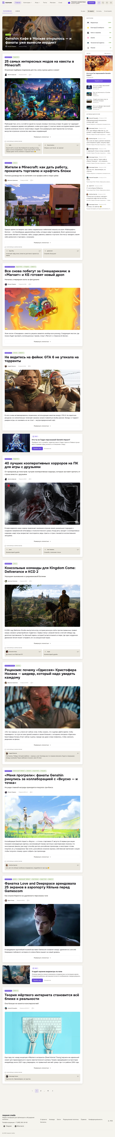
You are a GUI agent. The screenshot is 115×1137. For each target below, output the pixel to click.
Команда (52, 1119)
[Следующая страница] (52, 1091)
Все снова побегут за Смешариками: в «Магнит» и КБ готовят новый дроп (37, 273)
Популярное (7, 11)
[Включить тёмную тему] (107, 2)
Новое (17, 11)
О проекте (43, 1119)
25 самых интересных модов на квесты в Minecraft (39, 63)
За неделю (91, 11)
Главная (17, 2)
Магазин (53, 2)
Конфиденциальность (95, 1119)
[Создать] (99, 2)
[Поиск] (103, 2)
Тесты (45, 2)
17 (32, 180)
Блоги (59, 1119)
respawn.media (8, 1115)
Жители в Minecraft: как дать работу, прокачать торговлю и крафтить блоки (38, 169)
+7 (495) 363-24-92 (21, 1122)
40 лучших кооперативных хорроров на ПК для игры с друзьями (41, 465)
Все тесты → (108, 53)
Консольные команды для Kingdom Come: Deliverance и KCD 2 (40, 570)
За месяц (99, 11)
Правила (83, 1119)
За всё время (108, 11)
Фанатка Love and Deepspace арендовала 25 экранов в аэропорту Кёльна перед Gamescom (40, 887)
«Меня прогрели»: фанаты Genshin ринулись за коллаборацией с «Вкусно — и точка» (41, 779)
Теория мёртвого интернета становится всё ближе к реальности (42, 997)
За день (83, 11)
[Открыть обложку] (42, 99)
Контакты (43, 1122)
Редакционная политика (71, 1119)
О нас (60, 2)
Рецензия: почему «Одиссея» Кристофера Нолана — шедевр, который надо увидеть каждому (40, 674)
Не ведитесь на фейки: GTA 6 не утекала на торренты (42, 359)
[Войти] (111, 2)
